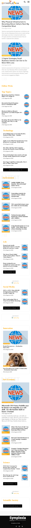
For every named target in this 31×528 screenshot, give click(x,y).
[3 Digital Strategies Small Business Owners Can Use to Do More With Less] (15, 49)
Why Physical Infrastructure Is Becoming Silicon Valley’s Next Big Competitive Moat (15, 24)
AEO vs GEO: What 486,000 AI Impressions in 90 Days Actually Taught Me (11, 292)
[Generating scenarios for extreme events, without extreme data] (6, 196)
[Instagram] (19, 526)
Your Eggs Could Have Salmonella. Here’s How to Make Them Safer (15, 162)
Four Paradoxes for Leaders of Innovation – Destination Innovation (15, 369)
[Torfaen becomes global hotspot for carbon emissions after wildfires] (6, 217)
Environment (5, 188)
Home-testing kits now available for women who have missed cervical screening (11, 265)
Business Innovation (7, 402)
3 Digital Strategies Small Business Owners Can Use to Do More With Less (14, 60)
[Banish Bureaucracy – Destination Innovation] (15, 337)
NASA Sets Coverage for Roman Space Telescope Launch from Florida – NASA (11, 467)
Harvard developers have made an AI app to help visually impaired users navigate (15, 155)
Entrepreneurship (6, 19)
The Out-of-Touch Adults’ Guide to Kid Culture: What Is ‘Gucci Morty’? (11, 256)
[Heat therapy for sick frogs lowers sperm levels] (24, 477)
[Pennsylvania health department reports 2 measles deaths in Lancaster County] (24, 247)
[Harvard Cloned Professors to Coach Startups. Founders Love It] (6, 440)
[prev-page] (3, 79)
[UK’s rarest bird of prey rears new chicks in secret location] (6, 207)
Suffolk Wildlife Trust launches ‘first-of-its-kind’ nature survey (18, 184)
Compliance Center (15, 523)
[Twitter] (22, 526)
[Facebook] (16, 526)
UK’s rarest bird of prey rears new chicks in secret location (20, 204)
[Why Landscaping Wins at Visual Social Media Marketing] (24, 301)
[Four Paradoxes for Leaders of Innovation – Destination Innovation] (15, 360)
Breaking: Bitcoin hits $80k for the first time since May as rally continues (11, 121)
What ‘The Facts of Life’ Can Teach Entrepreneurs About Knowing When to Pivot (19, 428)
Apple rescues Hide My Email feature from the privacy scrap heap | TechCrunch (15, 141)
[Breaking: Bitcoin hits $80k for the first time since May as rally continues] (26, 121)
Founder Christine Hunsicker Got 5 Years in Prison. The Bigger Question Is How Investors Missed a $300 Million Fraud (20, 451)
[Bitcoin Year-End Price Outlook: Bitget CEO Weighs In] (26, 96)
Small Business (4, 432)
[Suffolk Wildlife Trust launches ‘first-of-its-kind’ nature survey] (6, 185)
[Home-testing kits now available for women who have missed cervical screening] (24, 265)
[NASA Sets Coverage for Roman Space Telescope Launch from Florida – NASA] (24, 468)
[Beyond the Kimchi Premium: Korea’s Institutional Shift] (26, 104)
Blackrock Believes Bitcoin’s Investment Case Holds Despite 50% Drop (12, 112)
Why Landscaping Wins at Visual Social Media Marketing (11, 300)
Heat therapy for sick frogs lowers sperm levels (10, 475)
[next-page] (5, 79)
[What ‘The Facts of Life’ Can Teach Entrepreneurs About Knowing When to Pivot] (6, 429)
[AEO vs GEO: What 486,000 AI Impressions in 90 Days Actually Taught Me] (24, 292)
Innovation (6, 343)
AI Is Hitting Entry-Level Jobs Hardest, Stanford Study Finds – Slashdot (14, 134)
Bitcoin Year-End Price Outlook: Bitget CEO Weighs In (11, 95)
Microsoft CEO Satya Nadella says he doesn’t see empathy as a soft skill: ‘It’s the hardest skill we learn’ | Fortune (15, 409)
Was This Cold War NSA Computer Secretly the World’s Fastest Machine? (14, 148)
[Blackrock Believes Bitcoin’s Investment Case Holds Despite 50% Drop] (26, 113)
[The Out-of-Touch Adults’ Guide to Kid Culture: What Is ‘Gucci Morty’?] (24, 256)
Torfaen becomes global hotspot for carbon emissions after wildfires (19, 216)
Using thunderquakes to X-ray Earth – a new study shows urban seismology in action (20, 227)
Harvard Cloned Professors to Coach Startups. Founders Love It (20, 439)
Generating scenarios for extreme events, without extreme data (18, 195)
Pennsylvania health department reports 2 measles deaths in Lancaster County (11, 247)
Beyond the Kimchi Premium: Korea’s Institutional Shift (10, 103)
